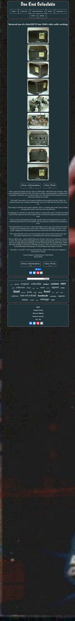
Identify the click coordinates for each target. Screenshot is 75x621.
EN (37, 319)
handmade (43, 295)
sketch (40, 292)
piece (48, 288)
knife (29, 292)
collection (20, 287)
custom (55, 283)
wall (57, 292)
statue (62, 288)
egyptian (61, 296)
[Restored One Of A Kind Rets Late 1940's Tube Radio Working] (38, 35)
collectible (36, 283)
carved (16, 284)
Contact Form (38, 310)
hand (47, 291)
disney (29, 288)
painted (23, 292)
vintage (44, 299)
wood (61, 292)
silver (37, 300)
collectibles (53, 296)
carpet (32, 300)
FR (40, 319)
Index (38, 307)
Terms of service (38, 316)
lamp (37, 288)
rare (63, 283)
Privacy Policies (38, 313)
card (13, 288)
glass (34, 288)
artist (11, 284)
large (35, 292)
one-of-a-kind (28, 295)
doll (53, 292)
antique (25, 300)
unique (46, 284)
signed (55, 287)
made (42, 287)
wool (53, 300)
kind (16, 291)
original (25, 283)
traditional (14, 296)
